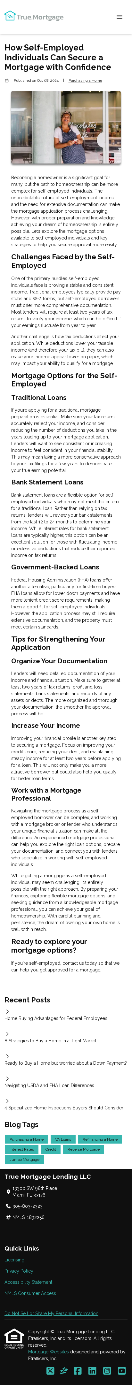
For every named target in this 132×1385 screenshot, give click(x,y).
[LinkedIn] (92, 1371)
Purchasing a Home (85, 80)
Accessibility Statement (28, 1282)
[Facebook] (77, 1371)
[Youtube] (122, 1371)
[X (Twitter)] (50, 1371)
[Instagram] (107, 1371)
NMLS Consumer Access (30, 1293)
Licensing (14, 1259)
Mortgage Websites (49, 1351)
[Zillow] (64, 1371)
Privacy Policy (18, 1271)
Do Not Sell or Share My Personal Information (51, 1313)
